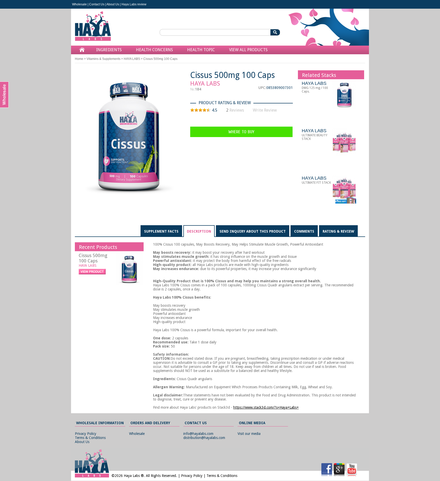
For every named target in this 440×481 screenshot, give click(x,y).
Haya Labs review (133, 4)
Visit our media (249, 434)
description (199, 231)
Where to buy (241, 132)
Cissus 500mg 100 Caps (93, 258)
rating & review (338, 231)
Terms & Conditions (90, 438)
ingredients (109, 49)
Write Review (265, 110)
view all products (248, 49)
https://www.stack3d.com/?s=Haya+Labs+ (266, 407)
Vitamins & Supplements (103, 59)
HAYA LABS (132, 59)
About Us (112, 4)
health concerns (154, 49)
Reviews (236, 110)
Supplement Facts (161, 231)
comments (304, 231)
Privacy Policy (85, 434)
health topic (201, 49)
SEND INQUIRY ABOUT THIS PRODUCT (252, 231)
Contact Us (96, 4)
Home (79, 59)
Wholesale (79, 4)
